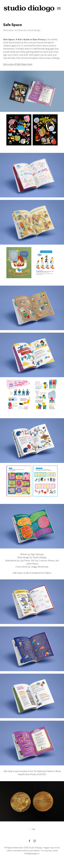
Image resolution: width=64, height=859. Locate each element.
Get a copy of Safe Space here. (18, 64)
